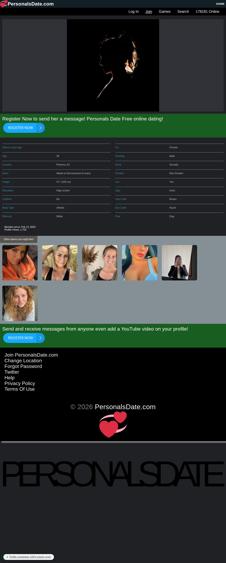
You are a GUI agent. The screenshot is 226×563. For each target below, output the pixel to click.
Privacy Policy (19, 383)
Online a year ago (12, 147)
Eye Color (120, 207)
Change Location (23, 360)
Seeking (119, 156)
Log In (134, 11)
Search (183, 11)
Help (9, 377)
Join (148, 11)
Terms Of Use (19, 389)
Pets (117, 216)
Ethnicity (7, 216)
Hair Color (121, 199)
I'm (116, 147)
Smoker (119, 173)
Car (117, 182)
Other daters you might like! (19, 239)
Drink (118, 164)
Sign (117, 190)
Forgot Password (23, 366)
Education (7, 190)
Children (7, 199)
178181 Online (207, 11)
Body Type (8, 207)
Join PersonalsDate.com (31, 355)
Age (4, 156)
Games (165, 11)
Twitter (11, 372)
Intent (5, 173)
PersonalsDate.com (125, 407)
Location (7, 164)
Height (6, 182)
